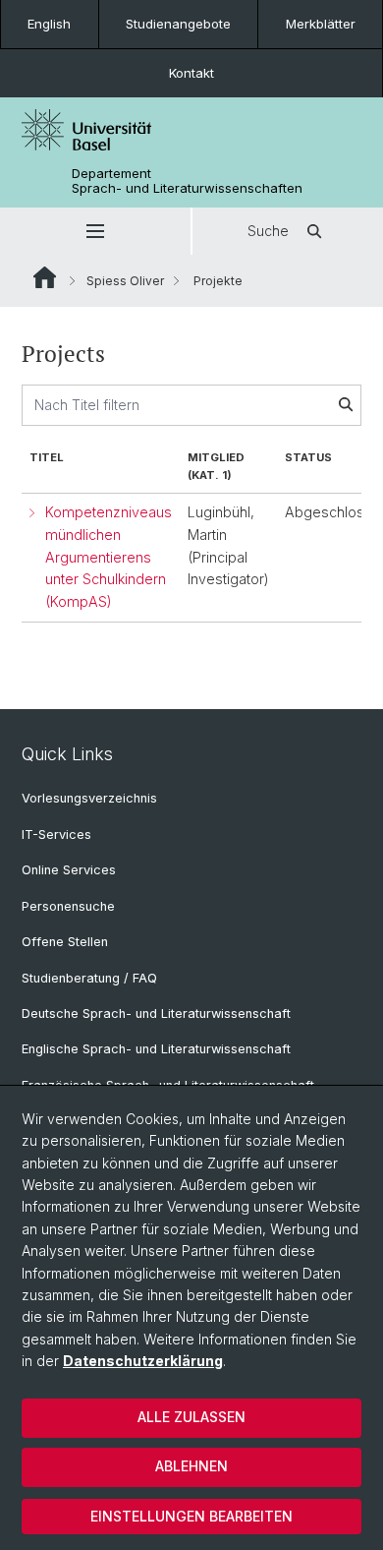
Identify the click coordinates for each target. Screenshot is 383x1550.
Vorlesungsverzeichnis (89, 798)
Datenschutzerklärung (143, 1360)
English (49, 23)
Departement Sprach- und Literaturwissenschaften (187, 181)
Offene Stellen (65, 941)
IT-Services (56, 834)
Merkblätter (321, 23)
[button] (95, 231)
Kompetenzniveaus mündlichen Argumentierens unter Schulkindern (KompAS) (108, 557)
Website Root (44, 277)
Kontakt (191, 73)
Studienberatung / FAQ (89, 978)
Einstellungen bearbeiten (191, 1516)
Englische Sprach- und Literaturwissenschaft (156, 1049)
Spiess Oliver (125, 280)
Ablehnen (191, 1466)
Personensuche (68, 906)
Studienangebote (178, 23)
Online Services (69, 870)
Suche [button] (268, 230)
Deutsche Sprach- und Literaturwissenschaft (156, 1013)
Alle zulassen (191, 1416)
